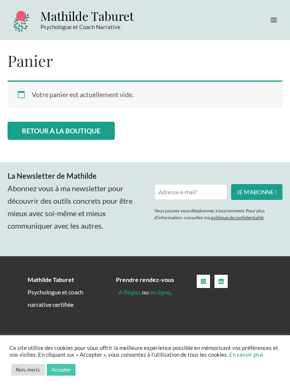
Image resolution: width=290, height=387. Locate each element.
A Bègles (130, 292)
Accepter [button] (61, 370)
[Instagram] (203, 281)
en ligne (160, 292)
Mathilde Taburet (87, 16)
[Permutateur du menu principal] (273, 20)
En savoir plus (246, 354)
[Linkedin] (221, 281)
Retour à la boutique (61, 131)
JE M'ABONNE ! (257, 192)
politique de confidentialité (237, 217)
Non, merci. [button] (28, 370)
